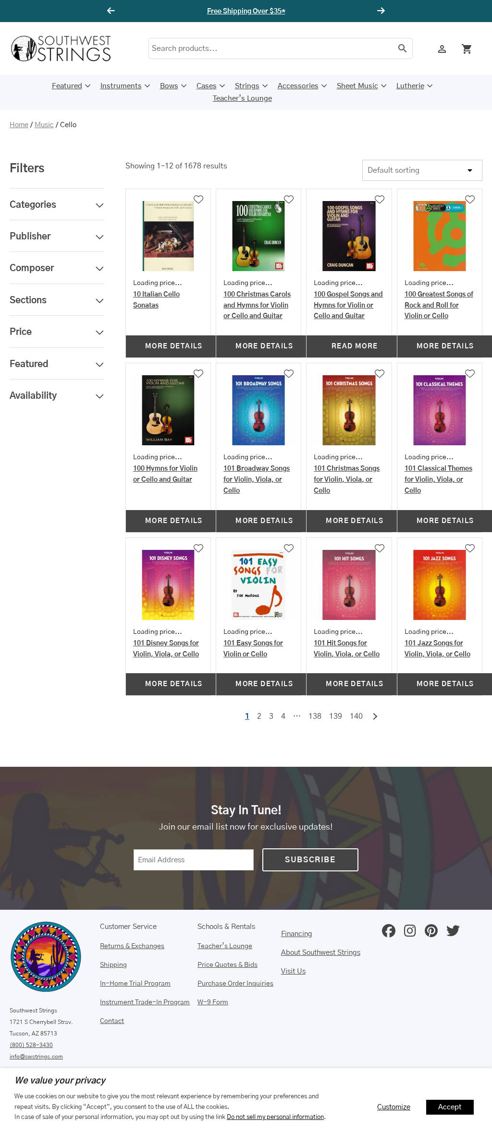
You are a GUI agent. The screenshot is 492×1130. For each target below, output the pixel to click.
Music (44, 125)
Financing (296, 934)
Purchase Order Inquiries (235, 983)
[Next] (379, 11)
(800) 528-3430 (31, 1045)
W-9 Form (212, 1002)
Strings (247, 86)
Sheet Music (357, 86)
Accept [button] (450, 1107)
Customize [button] (393, 1107)
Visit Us (293, 971)
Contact (112, 1021)
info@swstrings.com (36, 1056)
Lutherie (410, 86)
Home (19, 125)
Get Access (275, 11)
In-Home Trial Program (135, 983)
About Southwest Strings (320, 952)
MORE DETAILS (174, 346)
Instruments (121, 86)
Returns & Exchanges (132, 946)
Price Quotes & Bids (227, 965)
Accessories (298, 86)
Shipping (113, 965)
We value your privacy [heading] (59, 1081)
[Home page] (67, 48)
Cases (207, 86)
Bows (169, 86)
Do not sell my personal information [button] (275, 1117)
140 (356, 716)
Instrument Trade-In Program (145, 1002)
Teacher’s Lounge (242, 98)
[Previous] (112, 11)
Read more (355, 346)
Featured (67, 86)
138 (314, 716)
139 (335, 716)
